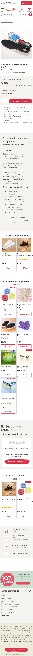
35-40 (4, 93)
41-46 (10, 93)
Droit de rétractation (9, 612)
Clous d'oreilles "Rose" (22, 367)
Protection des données (18, 654)
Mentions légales (10, 653)
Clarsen (3, 395)
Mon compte (6, 598)
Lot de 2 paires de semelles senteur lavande (24, 305)
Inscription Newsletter (9, 601)
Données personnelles (10, 607)
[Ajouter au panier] (20, 98)
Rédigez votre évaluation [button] (17, 461)
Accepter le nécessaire (21, 653)
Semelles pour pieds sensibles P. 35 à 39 (24, 254)
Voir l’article (8, 268)
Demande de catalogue (10, 604)
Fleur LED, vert (6, 366)
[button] (16, 591)
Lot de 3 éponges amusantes (7, 305)
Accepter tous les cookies (16, 650)
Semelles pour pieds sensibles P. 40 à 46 (8, 498)
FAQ (3, 596)
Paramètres (9, 654)
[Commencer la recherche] (30, 14)
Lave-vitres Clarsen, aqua (7, 399)
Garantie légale (7, 610)
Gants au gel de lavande (22, 335)
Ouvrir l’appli (26, 3)
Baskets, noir (5, 334)
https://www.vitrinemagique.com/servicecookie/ (16, 645)
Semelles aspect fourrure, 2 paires (8, 254)
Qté (2, 98)
